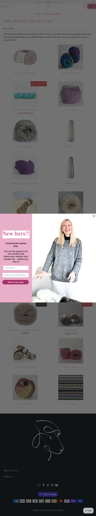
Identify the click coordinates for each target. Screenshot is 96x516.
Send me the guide (16, 282)
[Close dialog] (93, 216)
